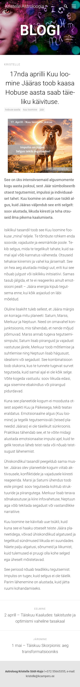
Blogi (40, 30)
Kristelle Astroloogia (24, 6)
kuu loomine (30, 109)
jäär (42, 109)
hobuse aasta (12, 109)
